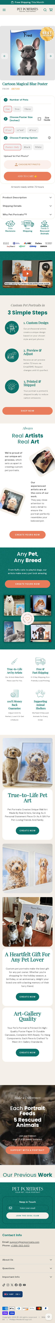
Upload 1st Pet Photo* (16, 156)
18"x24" (33, 130)
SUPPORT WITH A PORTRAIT (27, 1150)
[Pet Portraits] (27, 10)
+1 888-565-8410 (20, 1245)
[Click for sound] (46, 267)
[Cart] (50, 10)
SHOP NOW (27, 410)
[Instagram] (7, 1284)
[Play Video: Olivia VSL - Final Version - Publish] (27, 273)
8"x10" (9, 130)
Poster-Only (12, 147)
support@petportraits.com (24, 1242)
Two (17, 109)
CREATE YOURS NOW (27, 534)
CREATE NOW (27, 830)
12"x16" (20, 130)
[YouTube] (24, 1284)
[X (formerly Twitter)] (12, 1284)
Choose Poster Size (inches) (30, 119)
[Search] (44, 10)
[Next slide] (50, 56)
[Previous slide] (4, 56)
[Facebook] (16, 1284)
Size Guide (47, 118)
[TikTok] (3, 1284)
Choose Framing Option (24, 137)
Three (27, 109)
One (8, 109)
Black (27, 147)
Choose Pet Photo (29, 164)
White (38, 147)
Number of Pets (19, 99)
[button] (27, 176)
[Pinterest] (20, 1284)
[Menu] (5, 10)
